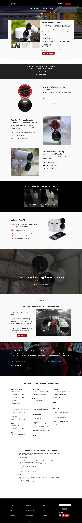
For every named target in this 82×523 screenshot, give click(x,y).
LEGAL (44, 505)
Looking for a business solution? (41, 16)
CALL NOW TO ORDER (48, 53)
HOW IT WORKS (28, 502)
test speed (55, 484)
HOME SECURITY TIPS (46, 512)
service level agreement (34, 471)
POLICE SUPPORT (45, 515)
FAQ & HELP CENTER (46, 502)
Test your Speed (45, 50)
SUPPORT (69, 1)
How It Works (22, 3)
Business (27, 1)
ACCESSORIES (28, 507)
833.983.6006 (60, 3)
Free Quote (68, 3)
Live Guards (29, 3)
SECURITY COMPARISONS (29, 515)
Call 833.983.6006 (22, 335)
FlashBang (42, 3)
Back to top (41, 300)
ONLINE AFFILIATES (12, 515)
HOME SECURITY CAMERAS (30, 510)
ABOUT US (11, 502)
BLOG (11, 510)
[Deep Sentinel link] (14, 3)
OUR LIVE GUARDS (12, 505)
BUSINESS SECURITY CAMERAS (30, 512)
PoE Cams (36, 3)
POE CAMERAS (28, 505)
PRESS (11, 507)
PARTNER (64, 1)
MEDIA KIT (44, 507)
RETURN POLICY (45, 510)
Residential (22, 1)
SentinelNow (48, 3)
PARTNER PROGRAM (13, 512)
